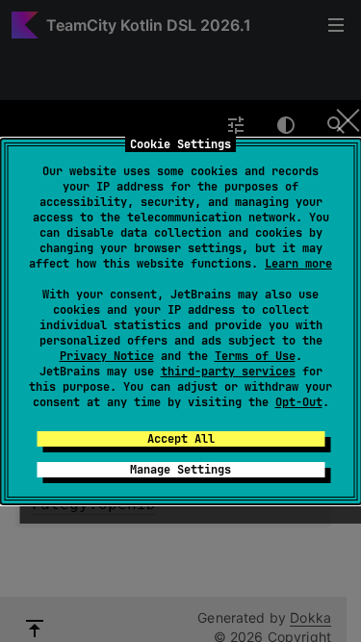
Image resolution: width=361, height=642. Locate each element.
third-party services (228, 371)
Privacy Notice (107, 356)
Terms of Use (255, 356)
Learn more (298, 263)
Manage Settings (180, 469)
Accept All (181, 439)
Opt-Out (298, 402)
